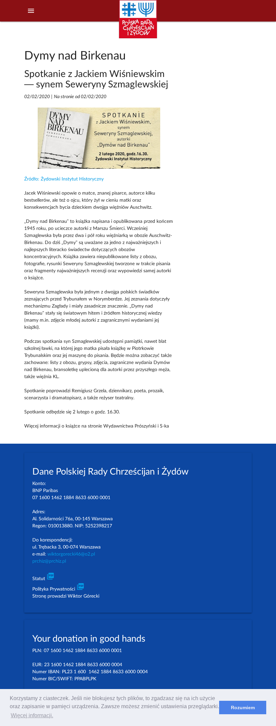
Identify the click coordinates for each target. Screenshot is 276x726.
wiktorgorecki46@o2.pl (71, 554)
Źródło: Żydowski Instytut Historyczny (64, 179)
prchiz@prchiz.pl (49, 561)
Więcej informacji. (32, 715)
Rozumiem (243, 707)
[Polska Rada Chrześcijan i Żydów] (138, 23)
